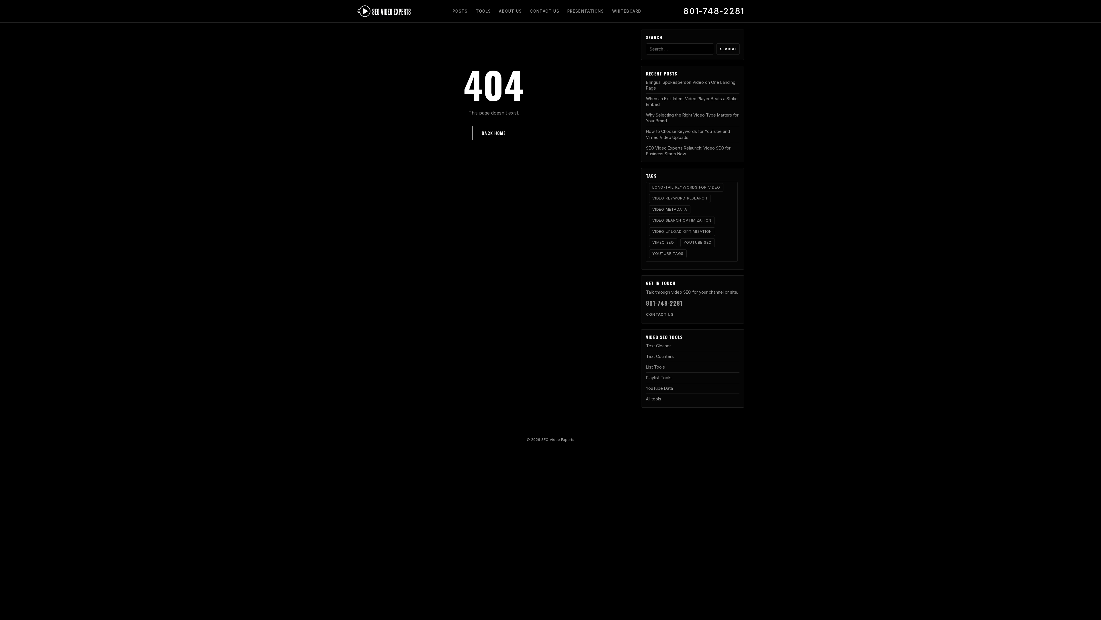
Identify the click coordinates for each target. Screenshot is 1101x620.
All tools (653, 398)
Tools (483, 11)
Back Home (493, 133)
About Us (510, 11)
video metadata (669, 209)
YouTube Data (659, 388)
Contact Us (544, 11)
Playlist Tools (658, 377)
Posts (460, 11)
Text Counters (660, 356)
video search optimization (681, 220)
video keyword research (679, 198)
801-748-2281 (713, 11)
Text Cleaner (658, 345)
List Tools (655, 367)
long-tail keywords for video (686, 187)
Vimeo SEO (663, 242)
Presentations (585, 11)
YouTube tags (668, 253)
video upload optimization (682, 231)
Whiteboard (626, 11)
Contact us (660, 314)
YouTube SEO (698, 242)
